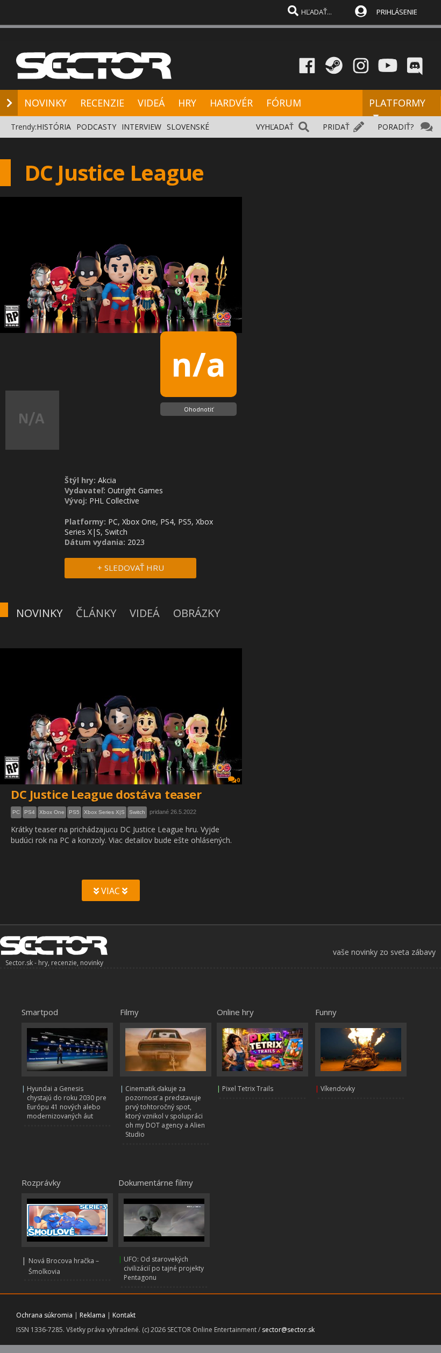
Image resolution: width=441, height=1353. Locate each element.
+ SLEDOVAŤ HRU (130, 567)
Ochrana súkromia (44, 1315)
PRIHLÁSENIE (396, 12)
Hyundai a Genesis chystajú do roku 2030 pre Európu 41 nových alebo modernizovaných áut (66, 1102)
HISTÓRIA (54, 127)
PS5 (74, 812)
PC (16, 812)
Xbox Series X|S (104, 812)
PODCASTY (96, 127)
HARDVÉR (231, 102)
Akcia (107, 480)
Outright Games (135, 490)
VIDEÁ (151, 102)
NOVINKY (45, 102)
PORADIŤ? (396, 127)
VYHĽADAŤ (275, 127)
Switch (137, 812)
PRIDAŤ (336, 127)
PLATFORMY (397, 102)
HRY (187, 102)
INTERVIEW (141, 127)
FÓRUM (283, 102)
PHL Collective (114, 500)
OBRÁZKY (196, 613)
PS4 (29, 812)
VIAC (110, 891)
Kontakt (124, 1315)
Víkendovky (338, 1088)
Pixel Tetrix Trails (247, 1088)
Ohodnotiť (199, 409)
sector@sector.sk (288, 1329)
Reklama (92, 1315)
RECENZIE (102, 102)
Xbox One (52, 812)
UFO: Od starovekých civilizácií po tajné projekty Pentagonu (164, 1268)
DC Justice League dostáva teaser (106, 794)
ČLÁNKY (96, 613)
